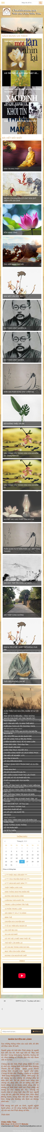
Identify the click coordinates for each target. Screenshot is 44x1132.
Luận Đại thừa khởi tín (14, 900)
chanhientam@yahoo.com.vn (31, 1126)
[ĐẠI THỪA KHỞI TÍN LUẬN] (22, 110)
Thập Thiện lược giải (13, 887)
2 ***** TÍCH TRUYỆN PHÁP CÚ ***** (17, 879)
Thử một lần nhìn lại (13, 943)
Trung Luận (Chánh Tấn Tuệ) (17, 904)
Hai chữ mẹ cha (11, 930)
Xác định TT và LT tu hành (15, 913)
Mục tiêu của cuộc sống (15, 951)
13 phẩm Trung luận (13, 909)
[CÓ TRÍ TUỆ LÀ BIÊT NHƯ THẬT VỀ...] (22, 78)
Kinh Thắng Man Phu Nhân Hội (17, 892)
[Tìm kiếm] (40, 2)
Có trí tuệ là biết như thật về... (18, 938)
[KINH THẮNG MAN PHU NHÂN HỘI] (22, 126)
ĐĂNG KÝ (37, 1031)
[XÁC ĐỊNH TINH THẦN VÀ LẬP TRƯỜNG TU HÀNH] (22, 94)
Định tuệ (8, 917)
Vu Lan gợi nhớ (11, 934)
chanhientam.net (7, 1126)
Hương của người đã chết (16, 955)
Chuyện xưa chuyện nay (15, 921)
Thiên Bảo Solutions (26, 1130)
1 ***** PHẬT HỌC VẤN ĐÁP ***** (16, 875)
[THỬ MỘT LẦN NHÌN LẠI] (22, 54)
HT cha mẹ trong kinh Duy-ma (17, 947)
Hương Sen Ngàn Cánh (14, 896)
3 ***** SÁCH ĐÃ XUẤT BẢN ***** (16, 883)
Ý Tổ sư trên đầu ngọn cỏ (16, 926)
